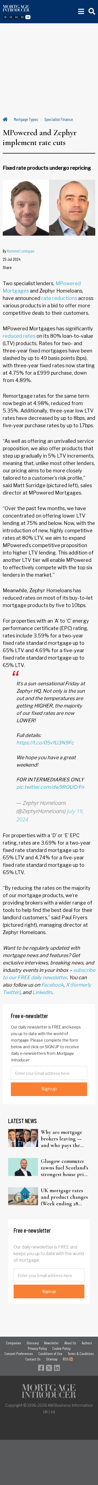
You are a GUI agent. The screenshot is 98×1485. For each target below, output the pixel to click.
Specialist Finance (58, 119)
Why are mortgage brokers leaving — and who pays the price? (61, 1139)
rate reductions (59, 298)
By (18, 250)
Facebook (52, 985)
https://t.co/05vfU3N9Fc (45, 743)
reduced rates (19, 336)
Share (7, 267)
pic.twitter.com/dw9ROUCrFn (50, 787)
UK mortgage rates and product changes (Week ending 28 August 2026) (64, 1197)
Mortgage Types (26, 119)
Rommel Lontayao (20, 250)
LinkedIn (42, 992)
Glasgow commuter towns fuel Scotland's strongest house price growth (65, 1168)
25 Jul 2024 (11, 259)
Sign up (49, 1088)
